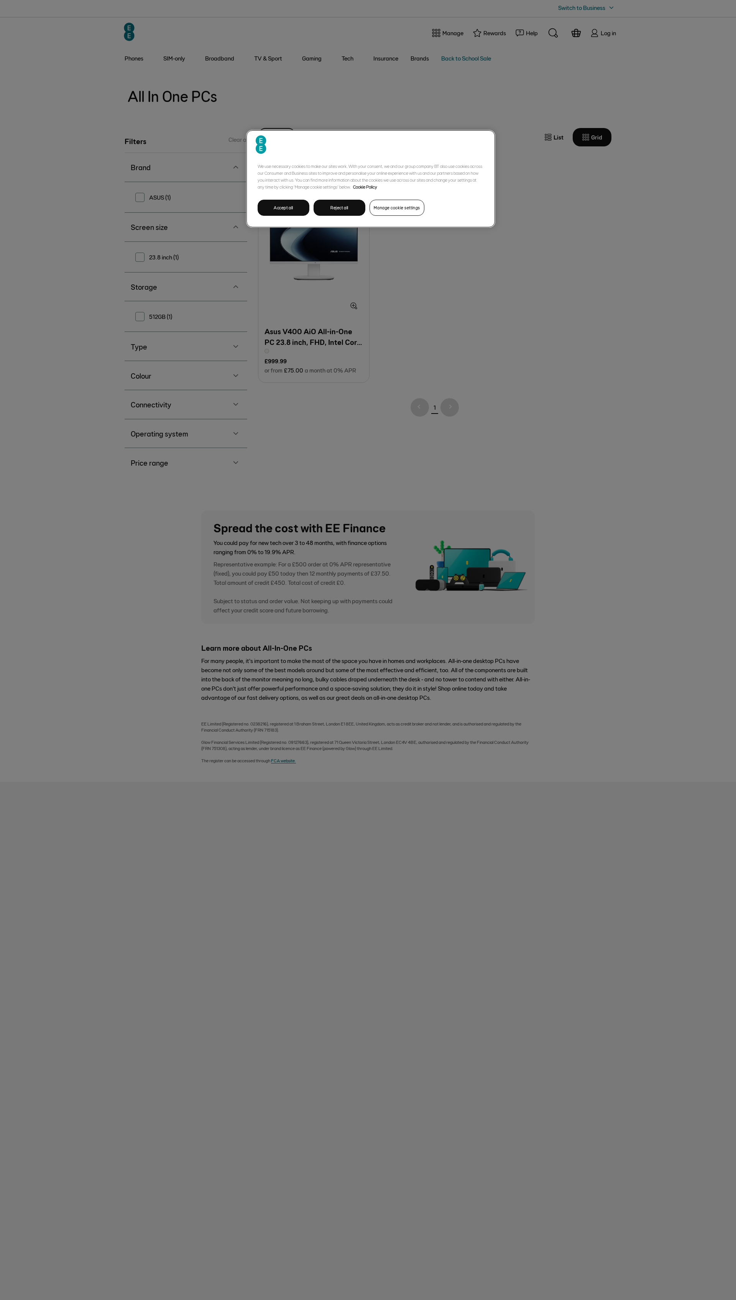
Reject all (339, 207)
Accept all (283, 207)
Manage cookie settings (397, 207)
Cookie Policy (365, 186)
